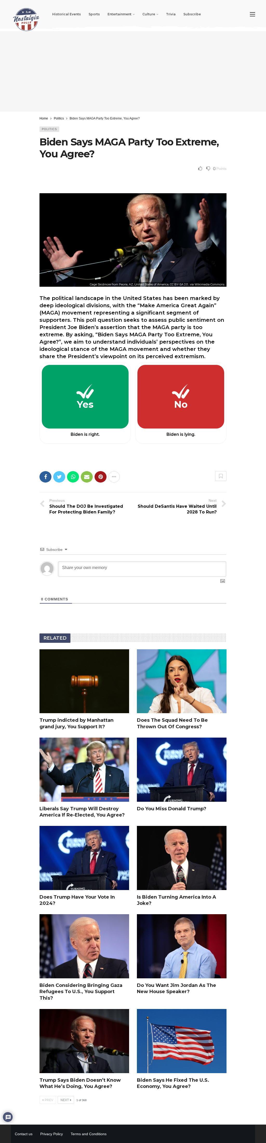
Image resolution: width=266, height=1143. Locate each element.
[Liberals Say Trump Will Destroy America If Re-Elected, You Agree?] (84, 770)
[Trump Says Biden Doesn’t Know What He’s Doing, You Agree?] (84, 1041)
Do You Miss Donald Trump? (171, 809)
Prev (49, 1100)
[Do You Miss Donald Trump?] (182, 770)
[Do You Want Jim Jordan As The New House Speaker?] (182, 946)
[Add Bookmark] (221, 476)
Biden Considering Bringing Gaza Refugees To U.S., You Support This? (80, 991)
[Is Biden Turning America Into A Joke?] (182, 858)
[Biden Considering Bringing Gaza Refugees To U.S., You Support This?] (84, 946)
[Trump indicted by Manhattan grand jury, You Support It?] (84, 681)
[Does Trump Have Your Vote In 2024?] (84, 858)
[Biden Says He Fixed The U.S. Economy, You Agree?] (182, 1041)
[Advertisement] (133, 71)
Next (65, 1100)
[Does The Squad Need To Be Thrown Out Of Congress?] (182, 681)
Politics (49, 129)
